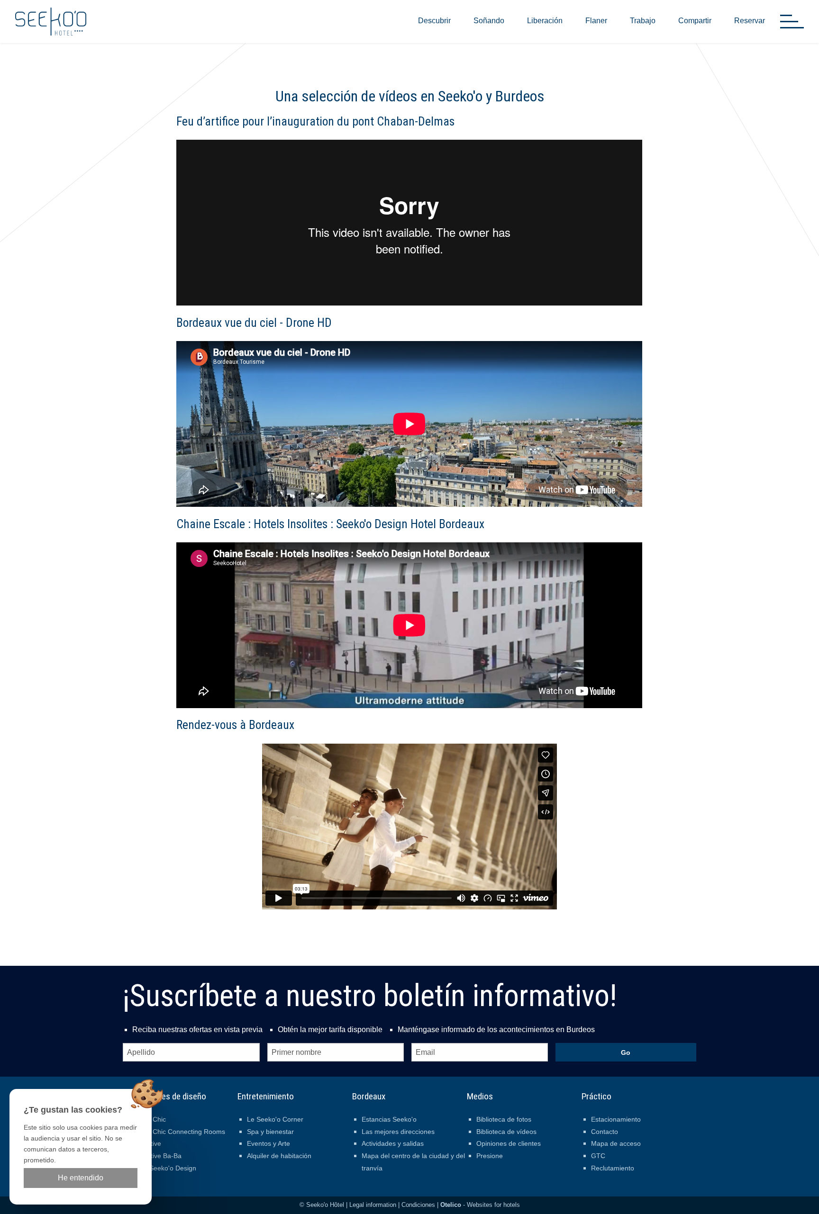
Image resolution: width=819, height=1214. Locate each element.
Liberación (545, 21)
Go (625, 1052)
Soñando (488, 21)
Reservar (749, 21)
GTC (598, 1156)
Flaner (596, 21)
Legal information (372, 1204)
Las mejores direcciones (398, 1131)
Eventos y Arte (268, 1143)
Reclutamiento (612, 1168)
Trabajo (642, 21)
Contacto (604, 1131)
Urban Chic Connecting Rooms (178, 1131)
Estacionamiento (616, 1119)
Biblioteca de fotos (503, 1119)
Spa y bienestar (270, 1131)
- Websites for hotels (480, 1204)
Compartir (694, 21)
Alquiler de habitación (279, 1156)
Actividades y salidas (393, 1143)
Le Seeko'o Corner (275, 1119)
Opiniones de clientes (508, 1143)
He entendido (80, 1178)
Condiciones (418, 1204)
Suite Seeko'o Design (164, 1168)
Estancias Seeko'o (389, 1119)
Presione (489, 1156)
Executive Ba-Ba (157, 1156)
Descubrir (434, 21)
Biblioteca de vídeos (506, 1131)
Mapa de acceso (616, 1143)
